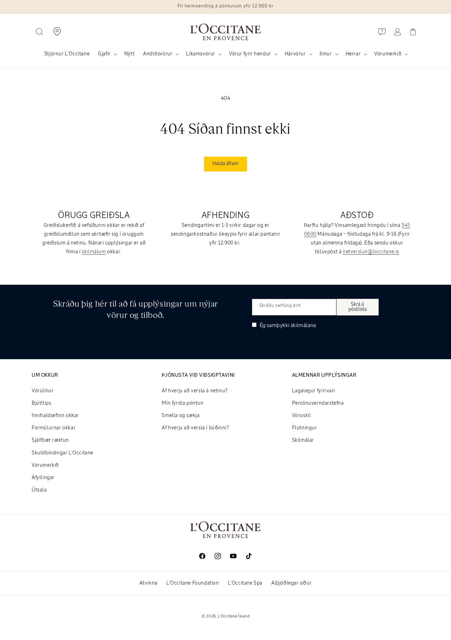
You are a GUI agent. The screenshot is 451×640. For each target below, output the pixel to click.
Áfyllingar (43, 477)
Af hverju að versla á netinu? (194, 390)
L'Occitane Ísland (233, 616)
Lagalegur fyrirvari (313, 390)
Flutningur (304, 427)
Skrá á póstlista (357, 307)
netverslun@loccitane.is (371, 251)
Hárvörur (295, 54)
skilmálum (94, 251)
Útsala (39, 490)
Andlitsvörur (157, 54)
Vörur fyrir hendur (250, 54)
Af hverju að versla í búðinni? (195, 427)
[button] (39, 31)
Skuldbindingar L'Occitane (62, 453)
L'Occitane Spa (245, 583)
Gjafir (104, 54)
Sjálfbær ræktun (50, 440)
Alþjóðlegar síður (291, 583)
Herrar (353, 54)
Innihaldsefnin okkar (55, 415)
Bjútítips (41, 403)
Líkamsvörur (200, 54)
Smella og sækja (180, 415)
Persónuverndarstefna (318, 403)
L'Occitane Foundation (192, 583)
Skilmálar (303, 440)
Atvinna (148, 583)
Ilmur (326, 54)
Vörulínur (43, 390)
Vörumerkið (387, 54)
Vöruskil (301, 415)
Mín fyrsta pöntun (182, 403)
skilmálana (303, 325)
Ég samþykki (287, 325)
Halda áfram (225, 163)
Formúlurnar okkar (53, 427)
